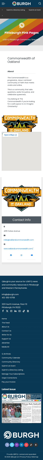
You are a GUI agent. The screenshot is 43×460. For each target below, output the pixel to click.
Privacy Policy (25, 457)
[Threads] (28, 311)
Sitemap (35, 457)
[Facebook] (3, 311)
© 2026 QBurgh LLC (12, 457)
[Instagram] (11, 311)
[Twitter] (7, 311)
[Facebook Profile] (11, 255)
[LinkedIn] (15, 311)
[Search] (39, 3)
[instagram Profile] (21, 255)
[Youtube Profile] (32, 255)
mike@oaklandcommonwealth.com (19, 240)
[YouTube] (19, 311)
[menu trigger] (4, 3)
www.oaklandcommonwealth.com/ (18, 248)
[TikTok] (24, 311)
